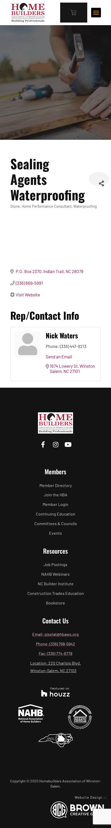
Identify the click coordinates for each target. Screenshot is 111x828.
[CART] (73, 13)
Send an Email (59, 356)
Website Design (88, 797)
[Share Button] (99, 179)
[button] (96, 13)
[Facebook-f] (43, 444)
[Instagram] (55, 444)
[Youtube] (68, 444)
